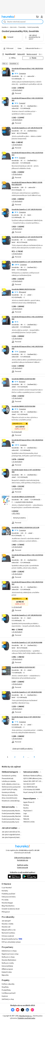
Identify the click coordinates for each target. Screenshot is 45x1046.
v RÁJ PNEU (16, 513)
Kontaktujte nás (22, 860)
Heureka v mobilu (7, 924)
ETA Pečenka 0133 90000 (31, 790)
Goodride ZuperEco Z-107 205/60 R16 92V (27, 615)
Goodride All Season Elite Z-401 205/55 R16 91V (27, 69)
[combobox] (22, 22)
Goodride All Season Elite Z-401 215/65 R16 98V (22, 110)
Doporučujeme (29, 798)
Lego (25, 814)
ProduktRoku (6, 990)
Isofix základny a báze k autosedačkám (12, 784)
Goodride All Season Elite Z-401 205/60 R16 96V (27, 441)
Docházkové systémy (9, 776)
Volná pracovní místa (9, 897)
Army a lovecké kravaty (9, 798)
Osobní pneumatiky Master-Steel (12, 811)
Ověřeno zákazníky (8, 984)
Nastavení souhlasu (8, 933)
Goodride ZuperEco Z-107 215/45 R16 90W (27, 642)
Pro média (5, 900)
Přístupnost (6, 912)
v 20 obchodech (17, 229)
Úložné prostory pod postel (11, 787)
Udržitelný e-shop (8, 999)
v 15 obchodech (17, 547)
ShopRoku (5, 987)
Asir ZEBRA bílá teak (30, 787)
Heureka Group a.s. (25, 1016)
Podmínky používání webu (26, 1018)
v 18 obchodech (17, 709)
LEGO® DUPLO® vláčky (9, 790)
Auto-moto (13, 27)
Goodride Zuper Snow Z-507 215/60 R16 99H (26, 471)
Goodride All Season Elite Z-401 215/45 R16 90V (27, 556)
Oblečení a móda (29, 822)
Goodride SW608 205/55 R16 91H (23, 289)
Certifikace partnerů (8, 993)
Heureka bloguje (7, 903)
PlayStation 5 (27, 811)
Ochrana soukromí (8, 936)
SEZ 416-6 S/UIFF (29, 784)
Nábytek (26, 819)
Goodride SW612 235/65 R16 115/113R (25, 527)
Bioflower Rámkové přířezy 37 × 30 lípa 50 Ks (33, 776)
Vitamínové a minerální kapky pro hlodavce (12, 801)
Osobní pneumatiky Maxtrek (11, 816)
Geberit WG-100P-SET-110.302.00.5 (33, 781)
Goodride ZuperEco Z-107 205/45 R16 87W (27, 128)
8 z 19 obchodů (17, 432)
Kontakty (5, 891)
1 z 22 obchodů (17, 607)
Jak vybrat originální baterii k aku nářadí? (12, 835)
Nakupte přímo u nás (9, 930)
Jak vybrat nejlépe (9, 828)
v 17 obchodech (17, 489)
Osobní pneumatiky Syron (10, 822)
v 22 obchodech (17, 90)
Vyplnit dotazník (22, 867)
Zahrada (26, 816)
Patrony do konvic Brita (10, 795)
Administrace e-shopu (9, 951)
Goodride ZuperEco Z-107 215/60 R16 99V (27, 262)
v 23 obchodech (17, 120)
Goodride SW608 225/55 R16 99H (23, 406)
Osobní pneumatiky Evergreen (12, 819)
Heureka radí (6, 927)
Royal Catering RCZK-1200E (32, 792)
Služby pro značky (8, 963)
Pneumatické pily (7, 778)
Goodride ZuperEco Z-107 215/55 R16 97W (27, 237)
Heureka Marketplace (9, 960)
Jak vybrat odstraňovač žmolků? (12, 832)
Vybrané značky (8, 807)
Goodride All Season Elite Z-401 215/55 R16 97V (22, 165)
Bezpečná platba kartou (10, 939)
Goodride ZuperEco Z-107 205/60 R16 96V (27, 692)
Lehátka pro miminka (9, 781)
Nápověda (5, 975)
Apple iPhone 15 (28, 802)
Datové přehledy (7, 966)
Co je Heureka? (7, 888)
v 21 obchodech (17, 201)
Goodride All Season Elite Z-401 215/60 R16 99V (22, 329)
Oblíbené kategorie (10, 772)
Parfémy (26, 805)
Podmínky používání (8, 894)
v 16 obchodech (17, 684)
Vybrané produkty (30, 772)
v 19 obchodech (17, 254)
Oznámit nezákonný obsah (11, 909)
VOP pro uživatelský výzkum (11, 942)
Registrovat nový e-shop (10, 954)
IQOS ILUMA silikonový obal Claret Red (33, 778)
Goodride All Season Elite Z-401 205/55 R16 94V (27, 347)
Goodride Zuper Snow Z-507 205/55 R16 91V (26, 718)
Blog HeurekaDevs (8, 906)
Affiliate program (7, 969)
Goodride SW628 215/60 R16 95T (23, 497)
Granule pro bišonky (8, 792)
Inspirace (5, 996)
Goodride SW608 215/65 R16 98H (23, 379)
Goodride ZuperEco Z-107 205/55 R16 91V (27, 209)
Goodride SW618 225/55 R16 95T (23, 667)
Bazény (26, 808)
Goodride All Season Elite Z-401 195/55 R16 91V (27, 583)
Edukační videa (7, 972)
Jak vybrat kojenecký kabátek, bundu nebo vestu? (12, 837)
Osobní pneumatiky (33, 27)
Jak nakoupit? (6, 921)
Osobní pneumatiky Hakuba (11, 814)
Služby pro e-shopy (8, 957)
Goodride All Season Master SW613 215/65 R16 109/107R (27, 183)
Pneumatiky (22, 27)
